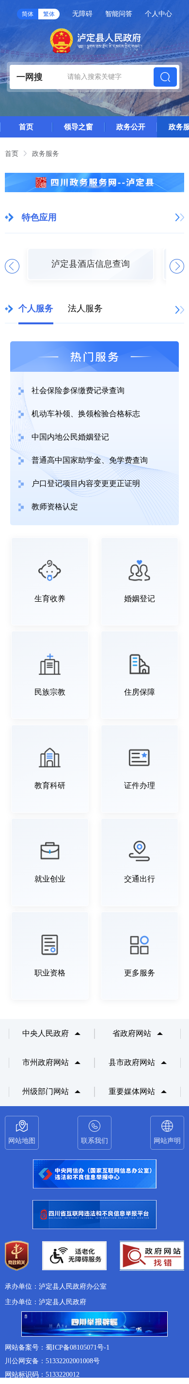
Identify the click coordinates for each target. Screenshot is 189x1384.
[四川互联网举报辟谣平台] (94, 1324)
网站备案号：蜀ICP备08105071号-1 (57, 1347)
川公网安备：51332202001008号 (52, 1361)
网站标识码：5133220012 (42, 1374)
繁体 (49, 14)
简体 (27, 14)
